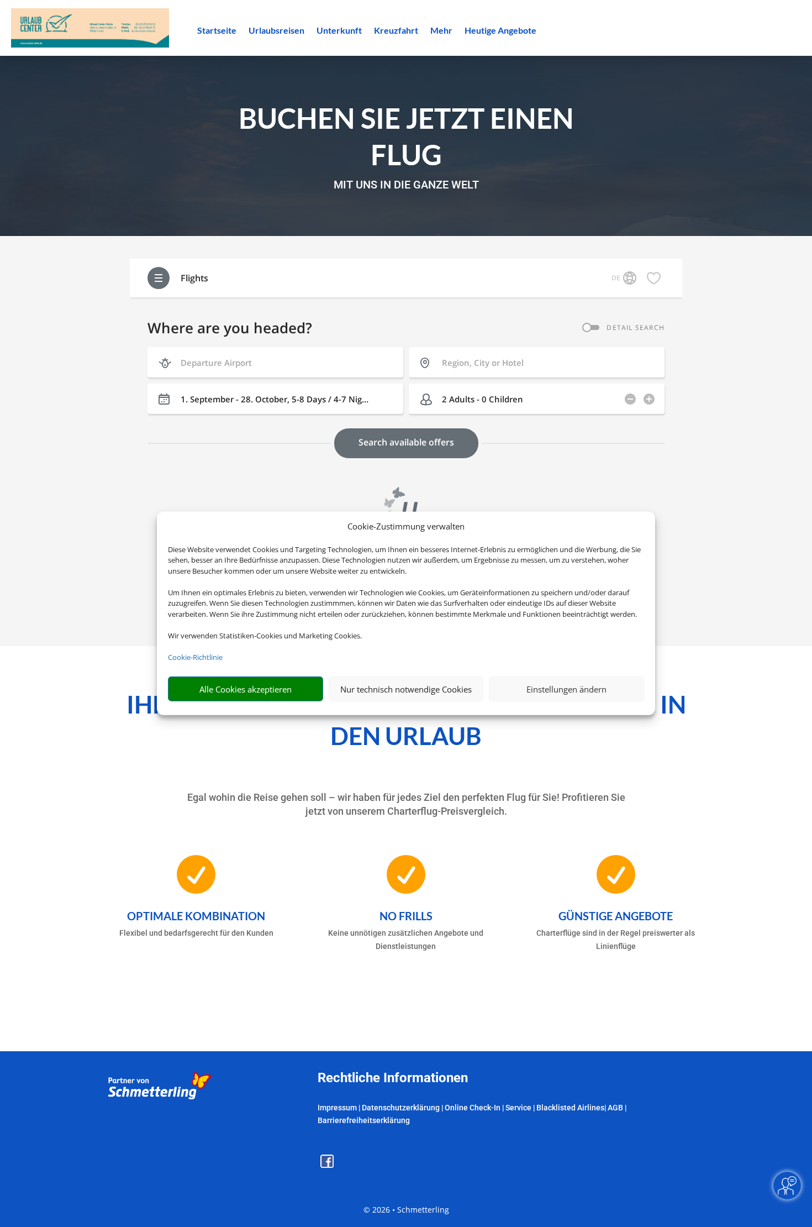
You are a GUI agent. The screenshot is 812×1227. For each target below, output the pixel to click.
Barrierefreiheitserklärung (364, 1120)
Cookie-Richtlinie (195, 657)
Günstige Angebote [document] (615, 915)
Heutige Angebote (500, 31)
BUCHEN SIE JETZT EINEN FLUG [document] (406, 136)
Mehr (441, 31)
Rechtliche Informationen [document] (393, 1078)
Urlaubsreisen (276, 31)
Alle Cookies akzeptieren (245, 689)
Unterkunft (339, 31)
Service (518, 1107)
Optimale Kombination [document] (196, 915)
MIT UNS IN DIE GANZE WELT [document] (406, 185)
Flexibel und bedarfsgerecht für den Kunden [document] (196, 933)
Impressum (337, 1107)
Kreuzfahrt (396, 31)
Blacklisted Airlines (570, 1107)
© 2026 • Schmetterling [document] (406, 1209)
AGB (615, 1107)
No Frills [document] (406, 915)
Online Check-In (472, 1107)
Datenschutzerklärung (401, 1107)
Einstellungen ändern (566, 689)
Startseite (216, 31)
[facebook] (327, 1165)
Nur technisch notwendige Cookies (406, 689)
